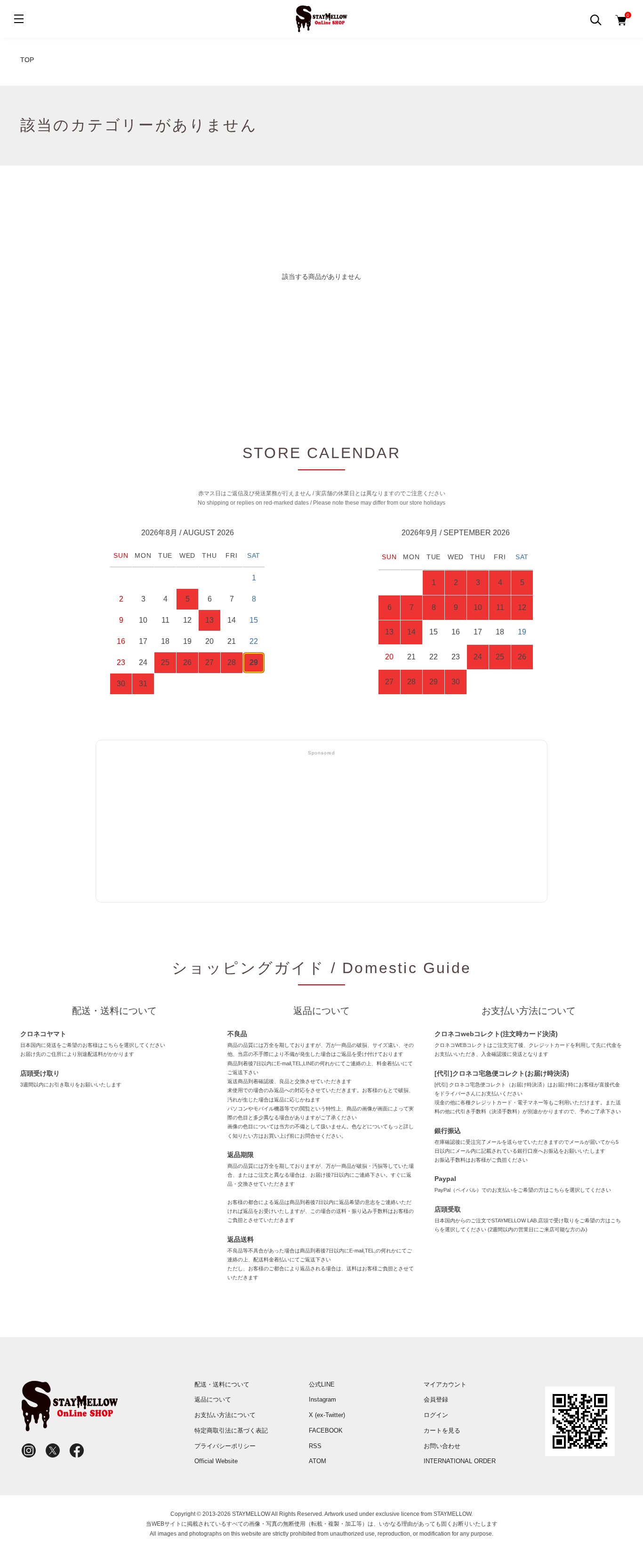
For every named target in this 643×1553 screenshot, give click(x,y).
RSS (315, 1446)
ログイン (436, 1414)
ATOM (317, 1461)
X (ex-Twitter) (327, 1414)
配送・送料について (221, 1384)
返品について (212, 1399)
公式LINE (322, 1384)
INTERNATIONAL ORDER (460, 1461)
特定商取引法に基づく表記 (231, 1430)
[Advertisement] (321, 827)
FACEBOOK (326, 1430)
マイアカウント (445, 1384)
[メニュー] (19, 19)
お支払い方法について (225, 1414)
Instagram (322, 1399)
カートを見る (442, 1430)
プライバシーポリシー (225, 1446)
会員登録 (436, 1399)
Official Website (216, 1461)
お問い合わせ (442, 1446)
